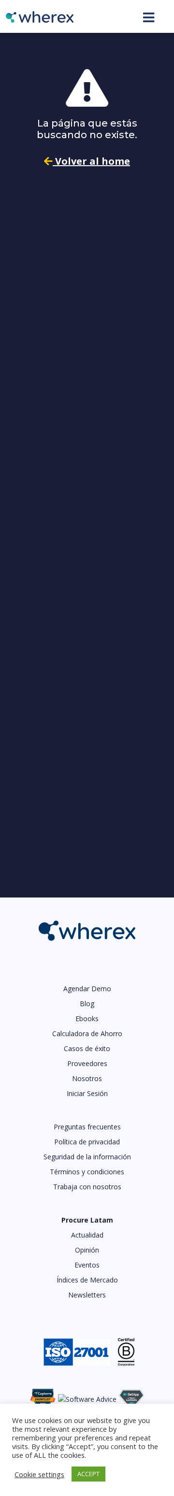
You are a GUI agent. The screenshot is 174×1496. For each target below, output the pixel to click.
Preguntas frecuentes (87, 1126)
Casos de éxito (87, 1048)
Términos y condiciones (87, 1171)
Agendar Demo (87, 988)
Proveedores (87, 1063)
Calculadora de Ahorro (87, 1033)
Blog (87, 1003)
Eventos (87, 1264)
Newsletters (87, 1294)
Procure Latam (87, 1220)
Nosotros (87, 1078)
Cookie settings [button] (39, 1474)
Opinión (87, 1249)
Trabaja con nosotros (87, 1186)
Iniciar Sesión (87, 1093)
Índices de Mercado (87, 1279)
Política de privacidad (87, 1141)
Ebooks (87, 1018)
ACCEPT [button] (88, 1473)
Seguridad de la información (87, 1156)
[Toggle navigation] (148, 17)
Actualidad (87, 1235)
